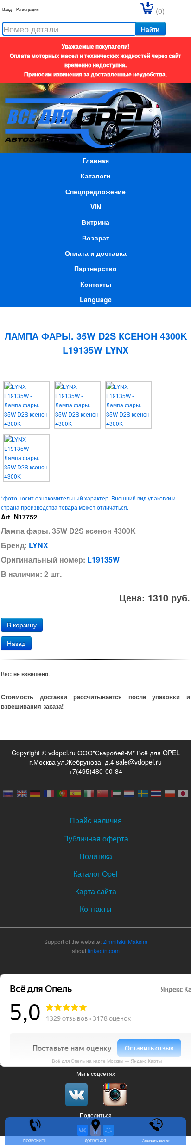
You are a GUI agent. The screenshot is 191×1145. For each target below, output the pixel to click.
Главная (96, 160)
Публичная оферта (95, 838)
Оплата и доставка (96, 253)
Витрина (95, 222)
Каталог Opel (95, 873)
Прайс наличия (96, 820)
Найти (150, 28)
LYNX (38, 545)
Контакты (95, 284)
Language (96, 299)
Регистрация (27, 9)
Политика (95, 856)
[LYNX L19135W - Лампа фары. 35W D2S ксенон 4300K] (26, 404)
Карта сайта (95, 891)
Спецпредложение (95, 191)
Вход (7, 9)
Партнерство (95, 268)
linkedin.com (104, 951)
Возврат (95, 237)
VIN (95, 206)
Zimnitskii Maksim (125, 941)
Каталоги (96, 175)
